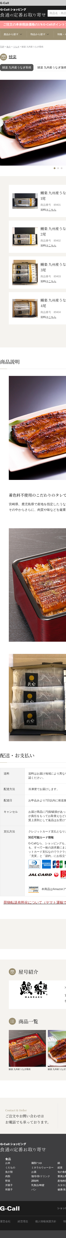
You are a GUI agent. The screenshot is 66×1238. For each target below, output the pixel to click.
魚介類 (9, 1171)
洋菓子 (9, 1185)
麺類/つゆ (36, 1163)
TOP (2, 47)
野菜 (7, 1180)
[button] (54, 168)
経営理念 (23, 1221)
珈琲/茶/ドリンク (40, 1176)
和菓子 (9, 1189)
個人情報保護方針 (45, 1221)
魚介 (9, 47)
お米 (7, 1163)
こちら (52, 209)
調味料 (35, 1180)
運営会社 (5, 1221)
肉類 (7, 1176)
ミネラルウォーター (42, 1167)
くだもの (10, 1167)
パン (33, 1189)
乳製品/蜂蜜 (37, 1185)
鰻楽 (13, 57)
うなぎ (16, 47)
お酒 (33, 1171)
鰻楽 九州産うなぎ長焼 (16, 67)
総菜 (60, 1167)
